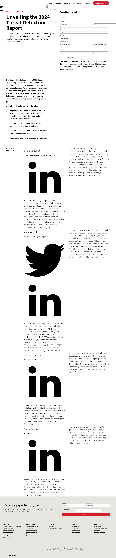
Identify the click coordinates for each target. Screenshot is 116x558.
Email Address (68, 509)
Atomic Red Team (7, 535)
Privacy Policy (97, 526)
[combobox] (78, 7)
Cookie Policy (97, 530)
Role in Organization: (76, 44)
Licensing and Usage (31, 532)
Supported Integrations (32, 535)
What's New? (6, 537)
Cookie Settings (86, 550)
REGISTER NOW (71, 57)
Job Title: (76, 47)
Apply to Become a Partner (55, 528)
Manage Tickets (76, 532)
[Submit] (47, 6)
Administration (29, 528)
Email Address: (76, 24)
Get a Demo (100, 3)
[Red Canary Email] (1, 13)
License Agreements (99, 532)
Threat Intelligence (8, 532)
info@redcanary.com (58, 548)
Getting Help (75, 528)
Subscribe (86, 515)
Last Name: (76, 32)
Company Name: (76, 38)
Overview (51, 526)
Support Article (75, 526)
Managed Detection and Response (12, 526)
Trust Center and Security (100, 528)
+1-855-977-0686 (69, 548)
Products (49, 3)
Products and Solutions (32, 526)
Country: (76, 52)
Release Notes (30, 534)
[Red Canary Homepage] (13, 6)
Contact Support (76, 530)
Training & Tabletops (8, 530)
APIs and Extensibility (31, 530)
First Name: (76, 26)
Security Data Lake (8, 528)
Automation (6, 534)
